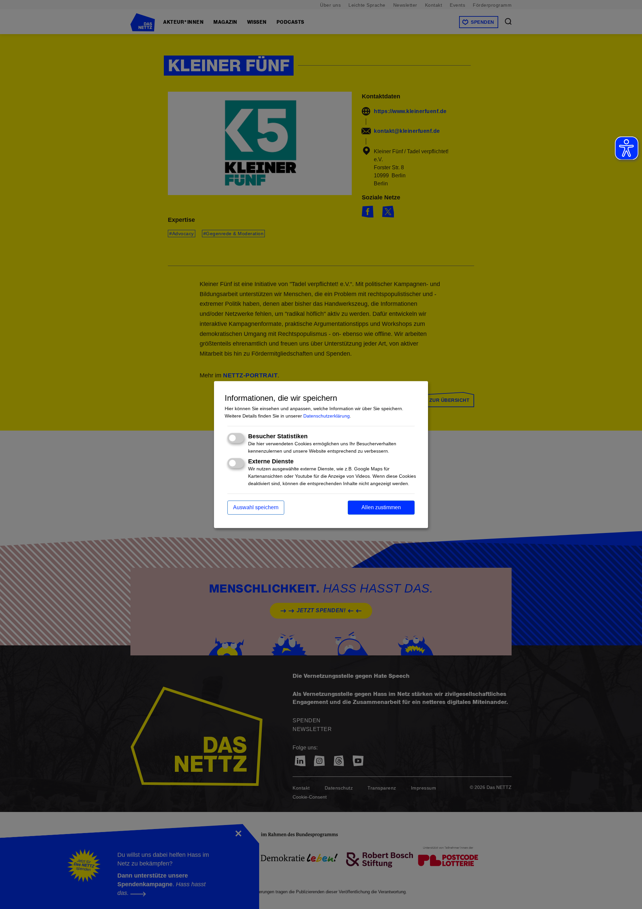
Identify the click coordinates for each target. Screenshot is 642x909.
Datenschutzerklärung (326, 416)
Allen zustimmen (381, 507)
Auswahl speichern (256, 507)
